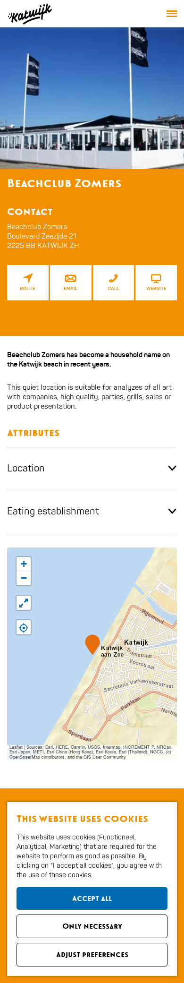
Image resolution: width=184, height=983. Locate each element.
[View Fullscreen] (24, 603)
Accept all (92, 898)
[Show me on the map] (24, 627)
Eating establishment (53, 511)
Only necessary (92, 926)
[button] (92, 644)
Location (26, 468)
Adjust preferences (92, 954)
